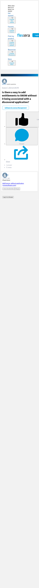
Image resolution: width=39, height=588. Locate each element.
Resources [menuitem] (12, 49)
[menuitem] (11, 40)
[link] (11, 14)
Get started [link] (10, 14)
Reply (17, 189)
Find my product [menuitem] (11, 37)
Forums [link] (11, 26)
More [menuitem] (10, 59)
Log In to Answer (8, 197)
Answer (21, 144)
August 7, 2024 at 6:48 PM (10, 88)
